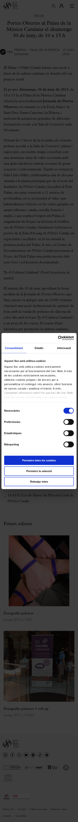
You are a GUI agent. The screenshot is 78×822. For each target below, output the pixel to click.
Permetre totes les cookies (39, 460)
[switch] (68, 422)
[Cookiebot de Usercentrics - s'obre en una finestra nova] (58, 338)
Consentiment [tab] (14, 348)
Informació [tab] (64, 348)
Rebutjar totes (39, 481)
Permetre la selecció (39, 470)
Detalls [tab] (39, 348)
